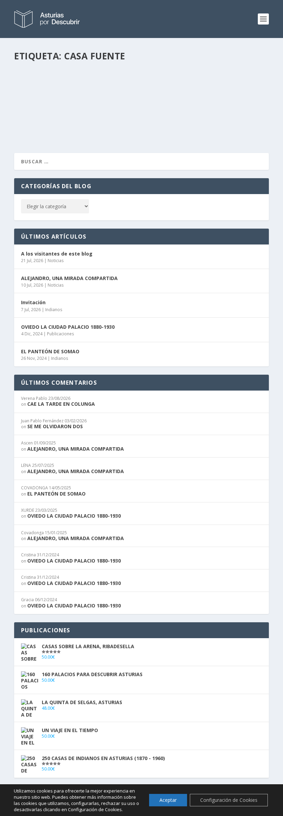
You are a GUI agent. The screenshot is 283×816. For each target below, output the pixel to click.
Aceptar (168, 800)
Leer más (37, 122)
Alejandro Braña (45, 95)
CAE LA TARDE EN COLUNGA (61, 404)
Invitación (33, 302)
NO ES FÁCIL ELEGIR (48, 84)
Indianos (53, 310)
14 (135, 95)
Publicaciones (60, 334)
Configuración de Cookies (228, 800)
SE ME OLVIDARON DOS (55, 426)
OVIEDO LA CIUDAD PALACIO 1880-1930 (68, 327)
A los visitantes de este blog (56, 253)
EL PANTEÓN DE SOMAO (50, 351)
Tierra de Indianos (109, 95)
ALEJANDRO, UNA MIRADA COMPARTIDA (69, 278)
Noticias (56, 260)
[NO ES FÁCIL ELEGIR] (125, 70)
